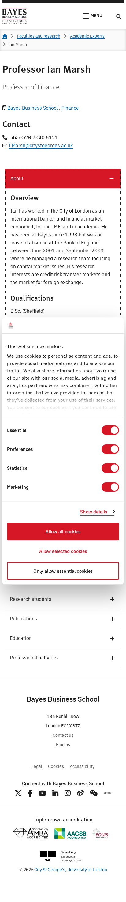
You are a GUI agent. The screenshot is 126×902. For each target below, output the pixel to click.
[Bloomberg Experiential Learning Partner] (60, 856)
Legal (36, 766)
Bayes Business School (32, 107)
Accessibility (82, 766)
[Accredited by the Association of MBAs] (30, 833)
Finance (70, 107)
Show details (93, 512)
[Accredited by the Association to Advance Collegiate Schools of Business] (70, 833)
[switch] (110, 449)
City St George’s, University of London (70, 869)
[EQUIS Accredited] (100, 833)
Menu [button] (96, 15)
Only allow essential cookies (63, 571)
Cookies (56, 766)
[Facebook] (30, 793)
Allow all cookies (63, 531)
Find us (63, 744)
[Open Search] (119, 16)
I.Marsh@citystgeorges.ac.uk (41, 145)
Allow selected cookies (63, 551)
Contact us (63, 735)
